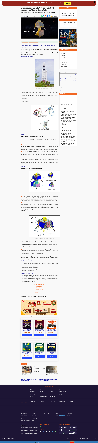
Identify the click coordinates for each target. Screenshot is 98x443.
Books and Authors (43, 396)
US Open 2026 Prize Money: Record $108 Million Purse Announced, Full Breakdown (68, 111)
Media (57, 413)
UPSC (33, 420)
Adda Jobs (42, 401)
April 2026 (63, 59)
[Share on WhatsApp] (42, 16)
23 (75, 80)
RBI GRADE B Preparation (25, 420)
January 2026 (63, 64)
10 (60, 78)
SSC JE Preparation (24, 415)
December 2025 (64, 66)
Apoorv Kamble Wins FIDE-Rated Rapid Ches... (27, 374)
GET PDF (72, 442)
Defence (51, 391)
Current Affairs (52, 401)
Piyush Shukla (24, 16)
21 (70, 80)
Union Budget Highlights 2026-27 (68, 15)
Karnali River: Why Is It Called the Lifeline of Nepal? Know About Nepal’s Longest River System (68, 107)
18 (62, 80)
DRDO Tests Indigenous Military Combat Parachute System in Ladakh (68, 121)
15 (73, 78)
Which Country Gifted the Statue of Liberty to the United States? (67, 144)
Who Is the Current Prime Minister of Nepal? (68, 127)
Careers (60, 415)
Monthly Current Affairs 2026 (67, 24)
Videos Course (69, 413)
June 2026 (63, 55)
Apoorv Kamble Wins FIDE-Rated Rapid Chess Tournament (68, 96)
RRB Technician (46, 410)
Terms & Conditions (87, 438)
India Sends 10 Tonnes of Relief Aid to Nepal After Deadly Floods (68, 130)
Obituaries (61, 389)
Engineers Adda (62, 401)
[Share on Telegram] (44, 16)
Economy (51, 394)
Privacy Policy (94, 438)
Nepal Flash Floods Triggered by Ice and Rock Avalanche (68, 124)
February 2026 (64, 62)
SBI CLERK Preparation (25, 411)
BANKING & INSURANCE (36, 410)
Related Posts (23, 364)
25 (62, 82)
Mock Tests (69, 410)
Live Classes (69, 411)
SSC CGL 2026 (46, 413)
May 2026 (63, 57)
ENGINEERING (35, 418)
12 (65, 78)
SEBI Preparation (24, 413)
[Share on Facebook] (47, 16)
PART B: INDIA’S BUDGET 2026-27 (68, 13)
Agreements (42, 394)
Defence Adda (52, 403)
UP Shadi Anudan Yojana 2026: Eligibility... (52, 374)
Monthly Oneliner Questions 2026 (68, 25)
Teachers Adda (32, 401)
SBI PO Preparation (24, 410)
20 (68, 80)
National (31, 389)
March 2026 (63, 60)
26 (65, 82)
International (32, 391)
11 (62, 78)
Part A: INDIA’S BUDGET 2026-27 (68, 11)
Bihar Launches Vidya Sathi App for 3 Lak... (39, 371)
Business (51, 389)
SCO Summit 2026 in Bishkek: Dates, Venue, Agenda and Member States (68, 137)
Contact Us (57, 411)
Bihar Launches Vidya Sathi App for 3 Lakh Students (68, 99)
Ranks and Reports (62, 391)
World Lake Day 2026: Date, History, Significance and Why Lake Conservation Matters (67, 133)
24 (60, 82)
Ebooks (68, 415)
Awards (41, 391)
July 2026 (63, 53)
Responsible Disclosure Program (68, 438)
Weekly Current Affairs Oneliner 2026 (68, 22)
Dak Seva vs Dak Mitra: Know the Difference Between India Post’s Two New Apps (68, 140)
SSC (33, 411)
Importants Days (52, 396)
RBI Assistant (23, 418)
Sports (41, 389)
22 (73, 80)
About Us (57, 410)
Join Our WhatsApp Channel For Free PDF (30, 42)
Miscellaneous (61, 394)
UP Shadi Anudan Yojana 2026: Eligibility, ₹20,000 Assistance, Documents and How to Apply (67, 103)
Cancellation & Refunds (79, 438)
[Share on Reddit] (45, 16)
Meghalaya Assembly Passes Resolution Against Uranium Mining (68, 115)
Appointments (32, 394)
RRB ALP (45, 411)
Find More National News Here (39, 284)
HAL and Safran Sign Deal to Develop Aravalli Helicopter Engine (68, 118)
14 (70, 78)
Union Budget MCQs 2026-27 (67, 10)
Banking (31, 396)
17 (60, 80)
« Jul (60, 90)
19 (65, 80)
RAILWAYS (34, 413)
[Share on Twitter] (49, 16)
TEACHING (34, 415)
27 (68, 82)
